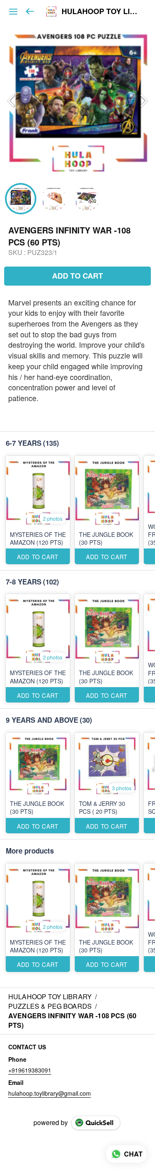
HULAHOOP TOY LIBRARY (102, 11)
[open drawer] (13, 11)
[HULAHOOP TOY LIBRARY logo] (51, 11)
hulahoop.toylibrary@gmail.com (49, 1093)
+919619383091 (29, 1070)
